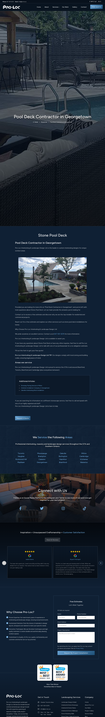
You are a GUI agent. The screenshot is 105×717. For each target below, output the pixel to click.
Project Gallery (89, 711)
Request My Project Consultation (76, 653)
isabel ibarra (30, 559)
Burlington (63, 456)
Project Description (64, 630)
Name (59, 614)
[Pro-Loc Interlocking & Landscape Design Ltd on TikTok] (96, 1)
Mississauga (42, 453)
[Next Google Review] (101, 563)
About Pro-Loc (89, 705)
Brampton (42, 456)
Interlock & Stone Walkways (69, 711)
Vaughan (21, 456)
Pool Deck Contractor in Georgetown (61, 122)
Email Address (62, 622)
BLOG (99, 1)
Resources (44, 122)
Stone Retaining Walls (67, 713)
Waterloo (84, 462)
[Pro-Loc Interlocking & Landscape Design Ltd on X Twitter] (91, 1)
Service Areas (89, 713)
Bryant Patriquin (75, 559)
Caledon (42, 459)
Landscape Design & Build (68, 702)
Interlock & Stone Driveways (69, 705)
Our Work (65, 7)
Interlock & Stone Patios (68, 708)
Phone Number (81, 614)
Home (39, 7)
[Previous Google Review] (4, 563)
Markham (21, 462)
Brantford (63, 462)
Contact (84, 7)
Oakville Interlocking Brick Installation (32, 390)
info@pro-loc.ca (20, 1)
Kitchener (84, 459)
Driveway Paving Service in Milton (31, 385)
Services (55, 7)
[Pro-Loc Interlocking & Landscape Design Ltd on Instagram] (93, 1)
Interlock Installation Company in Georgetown (35, 388)
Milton (84, 453)
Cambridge (83, 456)
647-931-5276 (8, 1)
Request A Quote (23, 418)
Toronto (21, 453)
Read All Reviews (52, 540)
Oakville (63, 453)
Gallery (74, 7)
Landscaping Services (70, 697)
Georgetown (42, 462)
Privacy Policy (80, 648)
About (47, 7)
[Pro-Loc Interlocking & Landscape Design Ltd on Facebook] (89, 1)
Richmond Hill (21, 459)
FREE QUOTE (96, 7)
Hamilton (63, 459)
